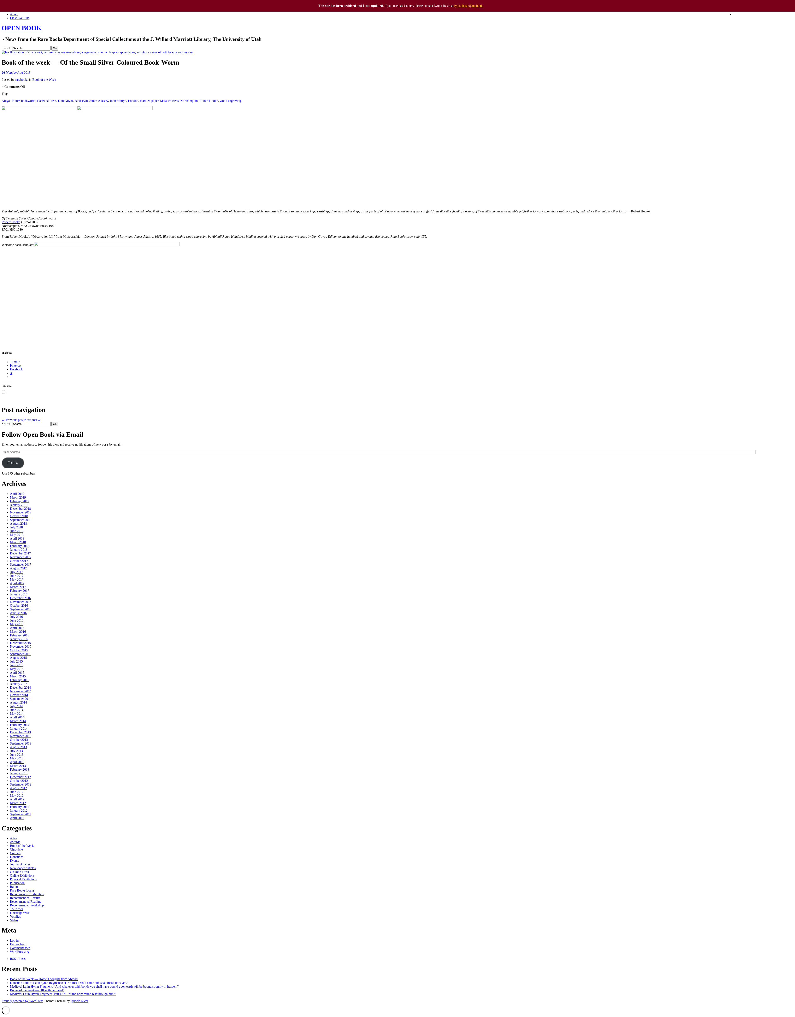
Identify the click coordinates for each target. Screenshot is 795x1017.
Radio (14, 886)
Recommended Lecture (25, 898)
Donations (16, 857)
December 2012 (20, 777)
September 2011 (20, 814)
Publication (17, 883)
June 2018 (16, 531)
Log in (14, 940)
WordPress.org (19, 951)
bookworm (28, 100)
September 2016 (20, 609)
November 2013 (20, 736)
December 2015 (20, 643)
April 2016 (17, 628)
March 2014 (18, 721)
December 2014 (20, 687)
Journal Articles (20, 864)
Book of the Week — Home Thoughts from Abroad (44, 979)
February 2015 (19, 680)
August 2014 (18, 702)
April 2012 (17, 799)
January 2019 (19, 505)
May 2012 (16, 795)
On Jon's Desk (19, 872)
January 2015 (19, 684)
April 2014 (17, 717)
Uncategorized (19, 913)
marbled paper (149, 100)
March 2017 (18, 587)
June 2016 (16, 620)
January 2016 (19, 639)
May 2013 (16, 758)
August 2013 (18, 747)
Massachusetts (169, 100)
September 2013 (20, 743)
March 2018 (18, 542)
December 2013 (20, 732)
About (14, 14)
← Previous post (12, 420)
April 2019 (17, 493)
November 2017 (20, 557)
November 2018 (20, 512)
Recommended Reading (25, 901)
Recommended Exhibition (27, 894)
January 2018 (19, 549)
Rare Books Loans (22, 890)
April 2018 (17, 538)
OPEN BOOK (22, 28)
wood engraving (230, 100)
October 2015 (19, 650)
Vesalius (15, 916)
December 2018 (20, 508)
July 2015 (16, 661)
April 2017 (17, 583)
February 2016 (19, 635)
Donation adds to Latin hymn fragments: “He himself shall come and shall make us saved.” (69, 982)
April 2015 (17, 672)
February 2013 (19, 769)
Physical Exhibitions (23, 879)
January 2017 (19, 594)
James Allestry (98, 100)
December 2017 (20, 553)
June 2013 (16, 754)
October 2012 (19, 780)
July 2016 (16, 616)
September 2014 (20, 698)
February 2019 (19, 501)
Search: (6, 48)
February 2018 (19, 546)
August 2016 (18, 613)
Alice (13, 838)
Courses (15, 853)
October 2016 (19, 605)
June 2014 (16, 710)
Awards (15, 842)
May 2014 (16, 713)
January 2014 (19, 728)
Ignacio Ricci (79, 1001)
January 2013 (19, 773)
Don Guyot (65, 100)
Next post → (32, 420)
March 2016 (18, 631)
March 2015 (18, 676)
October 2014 (19, 695)
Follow (12, 463)
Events (14, 860)
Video (14, 920)
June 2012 (16, 792)
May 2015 (16, 669)
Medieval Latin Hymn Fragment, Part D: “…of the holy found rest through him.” (63, 994)
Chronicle (16, 849)
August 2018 (18, 523)
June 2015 (16, 665)
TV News (16, 909)
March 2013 (18, 766)
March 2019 (18, 497)
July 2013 (16, 751)
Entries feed (17, 944)
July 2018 (16, 527)
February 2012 (19, 807)
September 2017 (20, 564)
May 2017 (16, 579)
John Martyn (118, 100)
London (133, 100)
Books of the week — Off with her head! (37, 990)
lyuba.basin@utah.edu (468, 5)
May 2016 (16, 624)
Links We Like (19, 18)
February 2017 (19, 590)
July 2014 (16, 706)
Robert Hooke (208, 100)
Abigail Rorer (10, 100)
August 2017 (18, 568)
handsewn (81, 100)
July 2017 (16, 572)
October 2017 (19, 561)
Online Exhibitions (22, 875)
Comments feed (20, 948)
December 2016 (20, 598)
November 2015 (20, 646)
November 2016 (20, 602)
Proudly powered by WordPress (22, 1001)
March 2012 (18, 803)
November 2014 (20, 691)
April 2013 (17, 762)
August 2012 (18, 788)
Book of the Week (44, 79)
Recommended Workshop (27, 905)
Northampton (189, 100)
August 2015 (18, 657)
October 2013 (19, 739)
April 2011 (17, 818)
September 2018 (20, 520)
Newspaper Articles (23, 868)
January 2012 (19, 810)
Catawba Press (46, 100)
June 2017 (16, 575)
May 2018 (16, 534)
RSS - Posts (17, 958)
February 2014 (19, 725)
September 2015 (20, 654)
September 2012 (20, 784)
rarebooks (21, 79)
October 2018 (19, 516)
